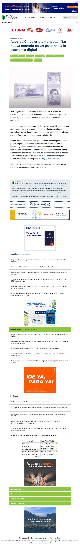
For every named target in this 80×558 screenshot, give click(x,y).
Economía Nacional (17, 56)
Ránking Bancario (16, 489)
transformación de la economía (21, 60)
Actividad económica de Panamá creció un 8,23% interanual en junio (33, 435)
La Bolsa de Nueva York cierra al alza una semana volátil (30, 402)
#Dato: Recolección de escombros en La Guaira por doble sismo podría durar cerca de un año (40, 361)
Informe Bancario (16, 494)
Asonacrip (30, 56)
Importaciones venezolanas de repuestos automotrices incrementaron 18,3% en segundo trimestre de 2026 (37, 294)
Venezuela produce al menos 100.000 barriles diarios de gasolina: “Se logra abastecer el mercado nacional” (39, 342)
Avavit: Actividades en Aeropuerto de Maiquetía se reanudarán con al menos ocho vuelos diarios (38, 354)
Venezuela (37, 60)
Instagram (50, 196)
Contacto (52, 18)
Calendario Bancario (17, 503)
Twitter (57, 196)
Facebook (64, 196)
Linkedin (34, 538)
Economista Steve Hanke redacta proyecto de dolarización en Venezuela (35, 267)
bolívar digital (40, 56)
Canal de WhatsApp (32, 196)
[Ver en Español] (78, 2)
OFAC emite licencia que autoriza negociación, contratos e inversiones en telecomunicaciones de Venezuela (35, 422)
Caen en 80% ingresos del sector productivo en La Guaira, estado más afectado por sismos (39, 273)
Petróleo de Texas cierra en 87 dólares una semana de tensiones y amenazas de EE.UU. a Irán (38, 415)
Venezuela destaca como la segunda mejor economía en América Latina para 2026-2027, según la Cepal (39, 280)
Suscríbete (42, 18)
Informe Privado (30, 18)
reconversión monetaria (55, 56)
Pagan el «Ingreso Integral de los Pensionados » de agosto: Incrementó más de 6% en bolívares (40, 260)
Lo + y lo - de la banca (18, 499)
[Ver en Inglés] (76, 2)
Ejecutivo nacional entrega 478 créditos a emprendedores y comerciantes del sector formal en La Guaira (39, 287)
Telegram (43, 196)
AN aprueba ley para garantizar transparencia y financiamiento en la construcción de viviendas (39, 408)
